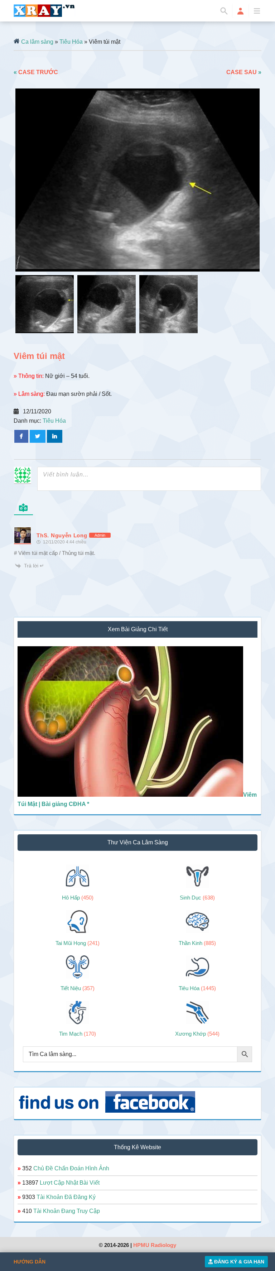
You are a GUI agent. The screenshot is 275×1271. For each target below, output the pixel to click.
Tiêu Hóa (71, 42)
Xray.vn (44, 10)
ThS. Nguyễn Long (62, 535)
